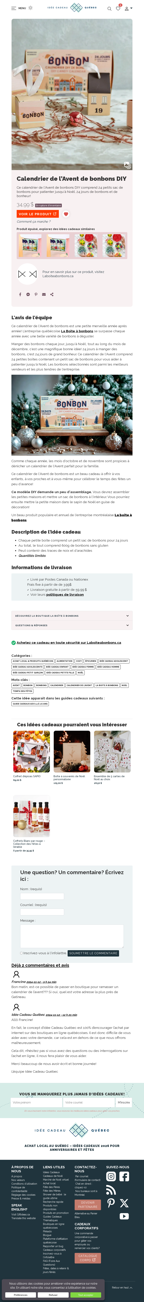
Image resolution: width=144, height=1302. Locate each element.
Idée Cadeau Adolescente (27, 667)
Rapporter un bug (53, 1246)
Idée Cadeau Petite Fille (60, 672)
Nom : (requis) (31, 889)
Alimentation (64, 661)
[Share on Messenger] (28, 294)
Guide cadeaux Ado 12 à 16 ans (30, 704)
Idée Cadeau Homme (108, 667)
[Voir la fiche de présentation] (31, 752)
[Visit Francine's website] (16, 974)
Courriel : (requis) (33, 905)
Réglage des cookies (23, 1194)
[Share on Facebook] (20, 294)
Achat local (49, 1183)
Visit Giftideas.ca (20, 1214)
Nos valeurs (18, 1180)
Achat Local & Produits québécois (33, 661)
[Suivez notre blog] (111, 1189)
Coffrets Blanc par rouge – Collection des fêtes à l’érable (29, 843)
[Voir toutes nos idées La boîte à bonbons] (27, 274)
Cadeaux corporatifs (54, 1249)
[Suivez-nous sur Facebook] (124, 1176)
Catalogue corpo (87, 1258)
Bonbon (27, 685)
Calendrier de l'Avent (79, 685)
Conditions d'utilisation (24, 1183)
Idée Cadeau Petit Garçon (28, 672)
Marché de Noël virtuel (56, 1179)
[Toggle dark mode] (30, 7)
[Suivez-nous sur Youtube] (124, 1216)
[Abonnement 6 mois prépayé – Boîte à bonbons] (86, 245)
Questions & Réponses (31, 625)
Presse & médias (20, 1198)
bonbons (41, 685)
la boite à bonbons (107, 685)
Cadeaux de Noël (53, 1176)
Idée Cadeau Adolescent (114, 661)
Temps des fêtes (22, 691)
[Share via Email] (43, 294)
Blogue (47, 1235)
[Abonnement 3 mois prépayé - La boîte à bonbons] (58, 245)
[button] (128, 8)
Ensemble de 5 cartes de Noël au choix (109, 778)
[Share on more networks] (51, 294)
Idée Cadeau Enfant (57, 667)
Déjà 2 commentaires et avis (40, 965)
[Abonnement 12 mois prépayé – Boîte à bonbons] (114, 245)
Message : (27, 920)
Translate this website (23, 1218)
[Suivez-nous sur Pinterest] (111, 1202)
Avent (16, 685)
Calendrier (56, 685)
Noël (80, 672)
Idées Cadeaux (51, 1172)
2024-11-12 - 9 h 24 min (41, 982)
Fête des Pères (51, 1187)
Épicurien (90, 661)
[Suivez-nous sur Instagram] (111, 1176)
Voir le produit (36, 214)
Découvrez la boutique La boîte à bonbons (46, 616)
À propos (16, 1176)
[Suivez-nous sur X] (124, 1202)
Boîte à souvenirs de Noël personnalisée (69, 778)
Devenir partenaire (87, 1205)
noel (124, 685)
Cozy (79, 661)
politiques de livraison (65, 594)
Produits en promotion (56, 1213)
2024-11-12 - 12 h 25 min (61, 1015)
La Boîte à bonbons (77, 331)
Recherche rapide (53, 1201)
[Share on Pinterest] (36, 294)
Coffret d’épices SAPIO (27, 776)
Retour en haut (120, 1287)
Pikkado (47, 1231)
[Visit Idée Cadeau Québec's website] (16, 1007)
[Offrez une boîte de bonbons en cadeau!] (30, 245)
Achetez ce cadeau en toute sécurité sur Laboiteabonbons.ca (69, 642)
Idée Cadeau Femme (83, 667)
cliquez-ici (81, 1187)
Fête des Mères (52, 1190)
